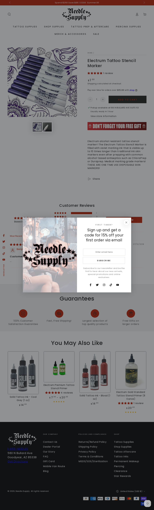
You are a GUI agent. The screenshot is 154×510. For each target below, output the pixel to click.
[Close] (126, 222)
